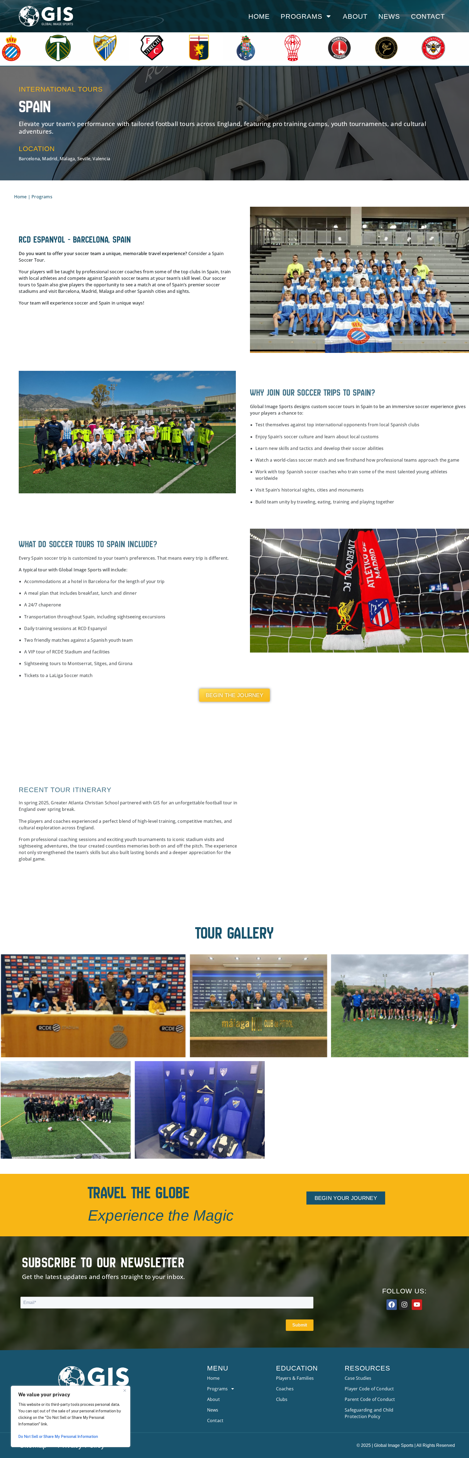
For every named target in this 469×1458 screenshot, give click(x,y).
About (355, 16)
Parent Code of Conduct (370, 1399)
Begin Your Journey (346, 1198)
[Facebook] (391, 1304)
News (389, 16)
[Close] (124, 1390)
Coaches (285, 1389)
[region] (70, 1416)
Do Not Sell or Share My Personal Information (58, 1436)
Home (259, 16)
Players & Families (295, 1378)
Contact (428, 16)
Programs (301, 16)
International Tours (61, 89)
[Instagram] (404, 1304)
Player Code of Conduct (369, 1389)
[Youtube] (417, 1304)
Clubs (282, 1399)
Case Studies (358, 1378)
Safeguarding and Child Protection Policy (369, 1413)
